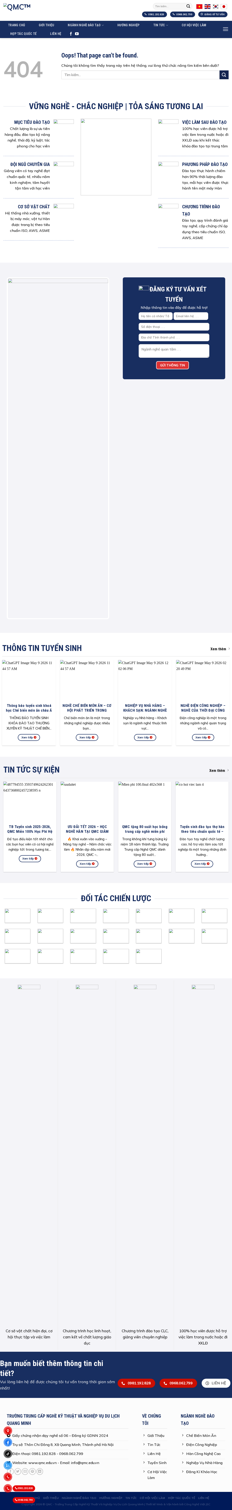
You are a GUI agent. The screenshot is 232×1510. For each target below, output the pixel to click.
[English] (207, 6)
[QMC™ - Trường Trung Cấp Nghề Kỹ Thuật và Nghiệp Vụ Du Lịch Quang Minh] (57, 10)
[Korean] (216, 6)
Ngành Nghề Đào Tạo (84, 25)
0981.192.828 (25, 1488)
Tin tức (159, 25)
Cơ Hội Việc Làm (194, 25)
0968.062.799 (25, 1499)
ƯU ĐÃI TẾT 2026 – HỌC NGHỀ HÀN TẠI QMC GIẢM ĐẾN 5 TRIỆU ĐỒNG (87, 832)
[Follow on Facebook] (71, 34)
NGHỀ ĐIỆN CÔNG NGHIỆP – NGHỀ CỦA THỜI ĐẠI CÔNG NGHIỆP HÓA (203, 710)
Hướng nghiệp (128, 25)
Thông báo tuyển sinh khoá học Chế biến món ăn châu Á (29, 708)
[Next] (101, 448)
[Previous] (14, 448)
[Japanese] (224, 6)
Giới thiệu (46, 25)
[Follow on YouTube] (77, 34)
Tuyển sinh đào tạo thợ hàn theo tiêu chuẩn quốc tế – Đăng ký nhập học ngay (202, 832)
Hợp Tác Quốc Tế (23, 34)
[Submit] (188, 6)
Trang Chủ (16, 25)
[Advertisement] (116, 1415)
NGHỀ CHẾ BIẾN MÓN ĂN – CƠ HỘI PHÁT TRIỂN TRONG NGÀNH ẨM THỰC (87, 710)
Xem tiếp (28, 737)
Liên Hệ (55, 34)
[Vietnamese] (199, 6)
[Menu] (225, 29)
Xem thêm (218, 649)
